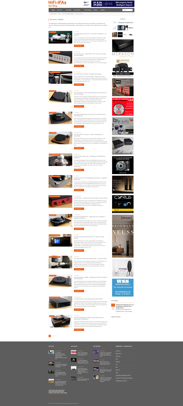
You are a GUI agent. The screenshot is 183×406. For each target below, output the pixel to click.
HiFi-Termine (87, 10)
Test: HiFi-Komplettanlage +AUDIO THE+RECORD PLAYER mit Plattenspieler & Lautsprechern (89, 318)
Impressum (118, 350)
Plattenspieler (53, 112)
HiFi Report (77, 10)
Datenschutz (118, 353)
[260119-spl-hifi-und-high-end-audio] (123, 95)
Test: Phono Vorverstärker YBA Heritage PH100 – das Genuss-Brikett (90, 258)
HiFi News (68, 10)
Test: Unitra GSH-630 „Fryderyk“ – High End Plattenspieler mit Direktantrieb (88, 135)
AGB (117, 359)
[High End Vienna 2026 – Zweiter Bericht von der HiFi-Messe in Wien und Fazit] (96, 361)
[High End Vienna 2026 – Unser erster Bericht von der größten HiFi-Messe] (96, 369)
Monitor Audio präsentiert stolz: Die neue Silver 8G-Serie (84, 380)
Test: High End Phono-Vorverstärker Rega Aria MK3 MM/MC (88, 299)
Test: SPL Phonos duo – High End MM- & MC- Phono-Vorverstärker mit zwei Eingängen (90, 54)
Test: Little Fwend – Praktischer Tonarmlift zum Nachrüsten (88, 74)
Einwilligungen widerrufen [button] (121, 380)
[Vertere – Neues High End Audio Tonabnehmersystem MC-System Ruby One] (73, 352)
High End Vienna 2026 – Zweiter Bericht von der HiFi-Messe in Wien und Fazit (105, 363)
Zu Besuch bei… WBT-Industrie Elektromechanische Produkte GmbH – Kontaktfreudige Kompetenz (106, 379)
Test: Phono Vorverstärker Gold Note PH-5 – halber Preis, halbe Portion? (89, 237)
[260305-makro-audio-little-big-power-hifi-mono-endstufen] (123, 154)
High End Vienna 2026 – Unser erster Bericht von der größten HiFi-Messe (106, 371)
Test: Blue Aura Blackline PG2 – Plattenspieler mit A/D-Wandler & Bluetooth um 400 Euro (89, 217)
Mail (117, 367)
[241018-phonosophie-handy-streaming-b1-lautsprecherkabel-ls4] (123, 115)
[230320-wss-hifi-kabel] (123, 296)
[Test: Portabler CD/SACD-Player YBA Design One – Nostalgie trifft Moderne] (51, 363)
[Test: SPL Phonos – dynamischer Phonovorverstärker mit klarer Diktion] (60, 201)
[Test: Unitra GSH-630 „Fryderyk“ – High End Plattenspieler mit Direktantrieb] (60, 138)
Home (53, 10)
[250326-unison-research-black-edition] (123, 76)
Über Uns (118, 369)
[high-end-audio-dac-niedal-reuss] (123, 56)
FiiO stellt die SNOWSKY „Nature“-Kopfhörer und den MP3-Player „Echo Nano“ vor (83, 362)
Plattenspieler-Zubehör (55, 52)
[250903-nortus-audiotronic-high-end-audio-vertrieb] (123, 37)
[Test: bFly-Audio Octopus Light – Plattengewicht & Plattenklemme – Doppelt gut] (60, 159)
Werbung (118, 361)
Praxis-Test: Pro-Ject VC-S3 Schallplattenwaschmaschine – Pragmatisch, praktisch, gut (90, 178)
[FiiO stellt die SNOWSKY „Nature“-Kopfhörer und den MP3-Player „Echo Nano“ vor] (73, 360)
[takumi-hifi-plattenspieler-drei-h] (123, 173)
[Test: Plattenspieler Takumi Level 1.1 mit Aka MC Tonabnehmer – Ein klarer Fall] (60, 37)
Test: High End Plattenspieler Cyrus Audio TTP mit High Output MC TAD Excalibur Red (90, 115)
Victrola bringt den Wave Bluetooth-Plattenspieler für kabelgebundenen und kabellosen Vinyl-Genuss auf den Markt (83, 371)
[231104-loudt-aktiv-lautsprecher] (123, 276)
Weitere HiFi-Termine (115, 316)
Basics (103, 10)
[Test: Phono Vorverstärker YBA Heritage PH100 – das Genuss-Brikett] (60, 262)
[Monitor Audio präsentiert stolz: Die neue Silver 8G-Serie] (73, 378)
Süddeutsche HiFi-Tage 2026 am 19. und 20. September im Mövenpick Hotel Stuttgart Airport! (125, 306)
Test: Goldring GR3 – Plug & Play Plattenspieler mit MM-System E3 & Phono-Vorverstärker (90, 93)
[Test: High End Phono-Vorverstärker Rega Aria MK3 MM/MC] (60, 302)
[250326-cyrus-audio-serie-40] (123, 212)
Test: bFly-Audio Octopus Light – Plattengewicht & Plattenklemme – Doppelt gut (90, 157)
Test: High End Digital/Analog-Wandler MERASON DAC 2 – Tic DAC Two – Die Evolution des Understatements (61, 383)
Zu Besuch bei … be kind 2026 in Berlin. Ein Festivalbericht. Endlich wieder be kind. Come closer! (105, 354)
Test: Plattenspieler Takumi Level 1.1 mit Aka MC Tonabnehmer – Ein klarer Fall (90, 34)
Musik (95, 10)
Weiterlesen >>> (79, 45)
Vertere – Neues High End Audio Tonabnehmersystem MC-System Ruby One (83, 354)
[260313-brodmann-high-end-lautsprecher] (123, 257)
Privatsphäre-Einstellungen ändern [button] (123, 375)
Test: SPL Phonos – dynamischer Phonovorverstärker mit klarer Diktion (90, 198)
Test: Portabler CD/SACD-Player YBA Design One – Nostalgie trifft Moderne (61, 365)
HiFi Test (59, 10)
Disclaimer (118, 356)
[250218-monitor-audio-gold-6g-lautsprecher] (123, 193)
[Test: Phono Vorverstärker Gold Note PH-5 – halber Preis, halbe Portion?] (60, 240)
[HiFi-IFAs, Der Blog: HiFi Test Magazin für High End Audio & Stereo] (57, 4)
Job (116, 364)
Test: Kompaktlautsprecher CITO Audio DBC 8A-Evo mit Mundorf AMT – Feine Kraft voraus (60, 374)
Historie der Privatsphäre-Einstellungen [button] (124, 378)
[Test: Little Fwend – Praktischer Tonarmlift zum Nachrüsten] (60, 77)
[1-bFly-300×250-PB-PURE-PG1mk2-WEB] (123, 134)
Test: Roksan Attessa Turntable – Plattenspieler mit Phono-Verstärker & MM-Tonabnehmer (90, 278)
